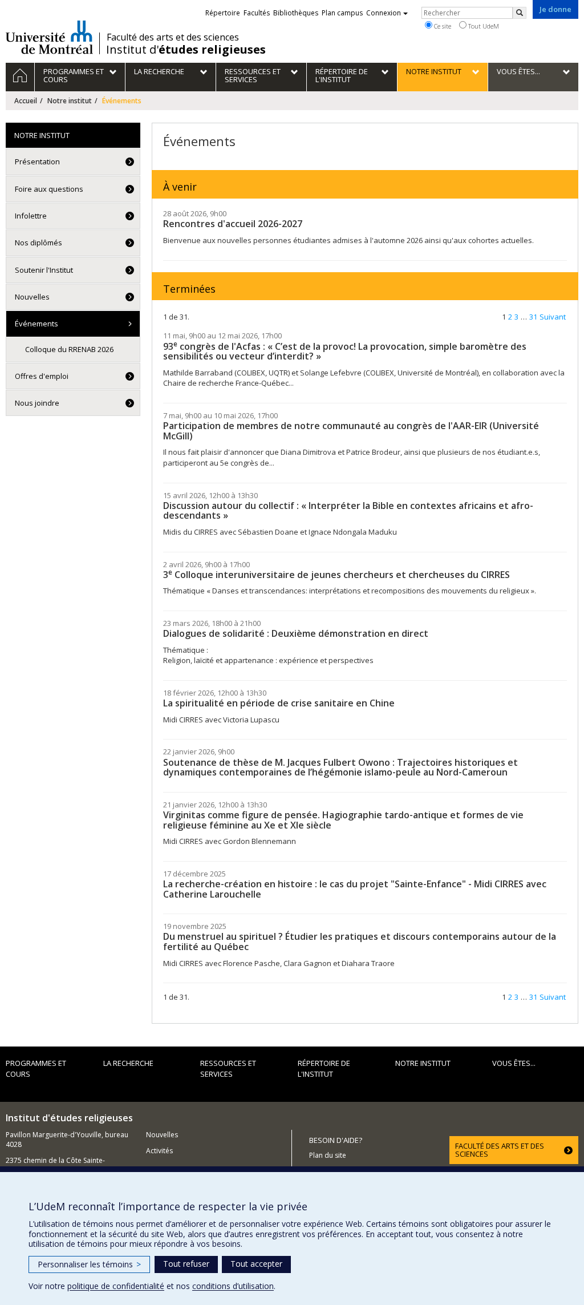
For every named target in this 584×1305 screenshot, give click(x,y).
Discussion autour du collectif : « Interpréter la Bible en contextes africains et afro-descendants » (348, 510)
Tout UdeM (483, 26)
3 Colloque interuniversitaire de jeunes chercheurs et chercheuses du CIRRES (336, 574)
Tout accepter (256, 1263)
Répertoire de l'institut (324, 1068)
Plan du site (327, 1155)
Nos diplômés (38, 242)
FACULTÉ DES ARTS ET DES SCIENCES (499, 1150)
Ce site (441, 26)
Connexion (383, 13)
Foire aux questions (49, 189)
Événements (36, 323)
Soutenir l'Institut (44, 270)
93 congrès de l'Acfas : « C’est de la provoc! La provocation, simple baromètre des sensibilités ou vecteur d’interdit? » (344, 351)
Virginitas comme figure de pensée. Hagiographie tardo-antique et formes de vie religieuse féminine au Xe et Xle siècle (343, 820)
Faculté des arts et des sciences (173, 37)
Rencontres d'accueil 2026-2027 (232, 223)
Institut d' (186, 49)
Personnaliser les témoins (89, 1264)
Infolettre (31, 216)
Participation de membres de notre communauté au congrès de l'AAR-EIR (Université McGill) (351, 430)
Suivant (553, 317)
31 (533, 317)
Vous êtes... (514, 1063)
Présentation (37, 161)
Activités (159, 1150)
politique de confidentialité (115, 1285)
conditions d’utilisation (233, 1285)
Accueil (25, 101)
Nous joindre (37, 403)
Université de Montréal (49, 37)
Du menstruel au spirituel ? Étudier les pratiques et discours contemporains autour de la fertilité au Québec (359, 941)
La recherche (128, 1063)
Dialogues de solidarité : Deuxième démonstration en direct (295, 633)
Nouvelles (32, 297)
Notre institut (69, 101)
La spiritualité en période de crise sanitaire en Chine (279, 703)
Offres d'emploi (41, 376)
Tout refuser (186, 1263)
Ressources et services (228, 1068)
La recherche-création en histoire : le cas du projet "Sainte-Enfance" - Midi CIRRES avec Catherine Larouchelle (354, 889)
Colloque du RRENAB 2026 (69, 349)
